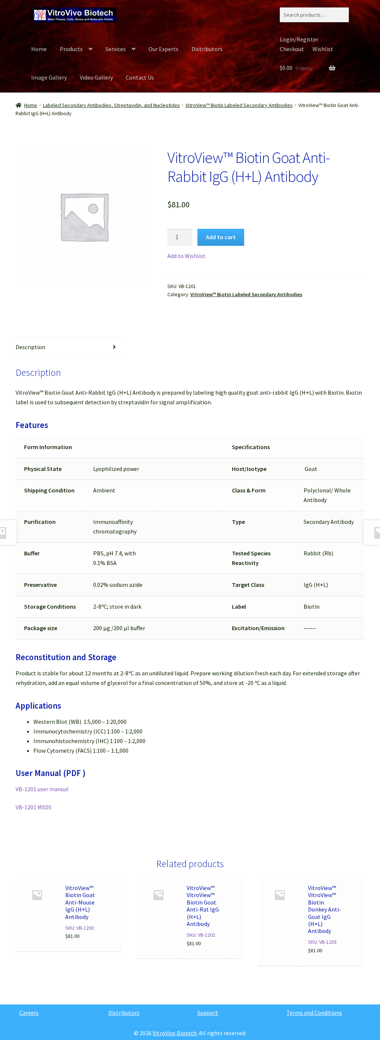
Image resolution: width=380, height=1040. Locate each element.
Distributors (207, 49)
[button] (186, 256)
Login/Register (299, 39)
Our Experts (163, 49)
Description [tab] (30, 347)
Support (207, 1012)
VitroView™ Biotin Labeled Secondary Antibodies (239, 105)
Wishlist (322, 49)
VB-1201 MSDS (34, 807)
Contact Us (140, 77)
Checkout (292, 49)
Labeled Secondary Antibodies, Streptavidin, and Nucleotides (111, 105)
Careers (29, 1012)
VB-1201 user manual (42, 789)
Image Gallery (49, 77)
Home (39, 49)
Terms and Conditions (314, 1012)
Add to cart (221, 237)
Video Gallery (96, 77)
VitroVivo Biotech (175, 1033)
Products (71, 49)
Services (115, 49)
